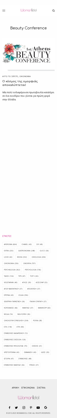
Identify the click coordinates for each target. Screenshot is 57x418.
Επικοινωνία (28, 388)
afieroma (10, 244)
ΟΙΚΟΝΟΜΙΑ (25, 76)
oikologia (38, 257)
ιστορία (9, 359)
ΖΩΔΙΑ (23, 295)
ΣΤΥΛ (20, 327)
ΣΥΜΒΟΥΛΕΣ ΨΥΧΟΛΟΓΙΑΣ (15, 346)
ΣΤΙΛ (8, 327)
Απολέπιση (33, 289)
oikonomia (11, 263)
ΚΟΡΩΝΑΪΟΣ (10, 308)
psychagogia (12, 270)
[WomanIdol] (28, 10)
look (8, 257)
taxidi (8, 276)
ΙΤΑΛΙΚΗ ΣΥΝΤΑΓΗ (38, 301)
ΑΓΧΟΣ (26, 282)
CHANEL (27, 244)
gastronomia (26, 251)
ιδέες (45, 352)
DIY (39, 244)
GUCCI (44, 251)
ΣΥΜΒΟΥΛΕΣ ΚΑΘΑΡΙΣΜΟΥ (16, 333)
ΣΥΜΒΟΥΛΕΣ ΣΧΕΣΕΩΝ (15, 339)
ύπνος (33, 365)
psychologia (33, 270)
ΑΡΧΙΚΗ (15, 388)
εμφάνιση (30, 352)
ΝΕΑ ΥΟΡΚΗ (23, 314)
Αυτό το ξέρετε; (10, 76)
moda (22, 257)
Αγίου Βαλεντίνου (13, 289)
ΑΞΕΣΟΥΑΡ (41, 282)
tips (21, 276)
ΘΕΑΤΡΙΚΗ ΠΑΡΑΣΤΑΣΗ (14, 301)
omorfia (29, 263)
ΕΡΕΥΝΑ (8, 295)
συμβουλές (25, 359)
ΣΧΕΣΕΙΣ (37, 346)
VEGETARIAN (10, 282)
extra (8, 251)
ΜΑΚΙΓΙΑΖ (27, 308)
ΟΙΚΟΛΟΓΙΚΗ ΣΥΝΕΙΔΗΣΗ (16, 320)
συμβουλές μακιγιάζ (14, 365)
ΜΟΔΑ (8, 314)
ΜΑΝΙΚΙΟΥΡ (44, 308)
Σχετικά (41, 388)
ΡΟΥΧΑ (37, 320)
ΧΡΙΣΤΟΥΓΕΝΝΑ (11, 352)
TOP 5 (34, 276)
